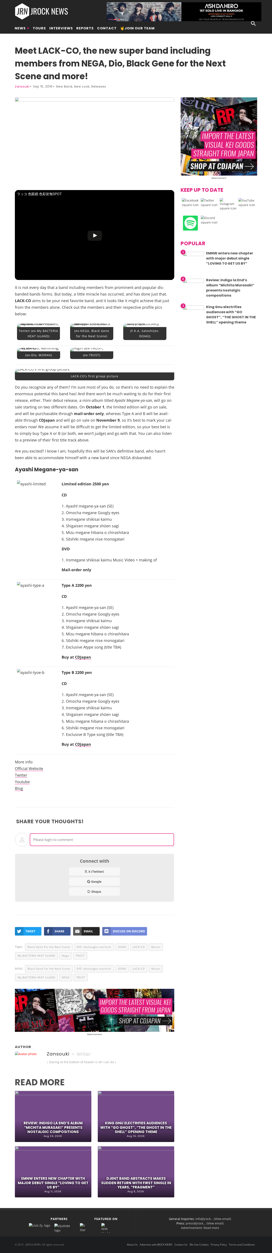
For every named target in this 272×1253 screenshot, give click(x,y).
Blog (19, 788)
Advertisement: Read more (200, 1228)
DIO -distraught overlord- (94, 947)
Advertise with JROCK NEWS (156, 1244)
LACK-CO (139, 947)
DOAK (122, 947)
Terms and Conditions (242, 1244)
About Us (132, 1244)
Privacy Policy (219, 1244)
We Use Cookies (199, 1244)
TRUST (80, 955)
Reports (85, 28)
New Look (81, 86)
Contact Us (180, 1244)
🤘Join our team (137, 28)
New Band (64, 86)
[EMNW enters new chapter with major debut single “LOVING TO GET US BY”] (193, 255)
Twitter (21, 775)
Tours (39, 28)
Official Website (29, 768)
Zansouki (22, 86)
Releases (98, 86)
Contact (107, 28)
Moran (155, 947)
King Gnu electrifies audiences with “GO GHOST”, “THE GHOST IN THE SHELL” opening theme (136, 1127)
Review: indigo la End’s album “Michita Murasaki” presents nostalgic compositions (53, 1127)
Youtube (22, 781)
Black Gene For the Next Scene (49, 947)
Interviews (61, 28)
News (20, 28)
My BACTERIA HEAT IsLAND (36, 955)
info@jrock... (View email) (213, 1219)
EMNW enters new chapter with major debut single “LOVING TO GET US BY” (53, 1182)
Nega (65, 955)
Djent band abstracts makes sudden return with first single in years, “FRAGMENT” (136, 1182)
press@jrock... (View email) (205, 1223)
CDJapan (83, 657)
